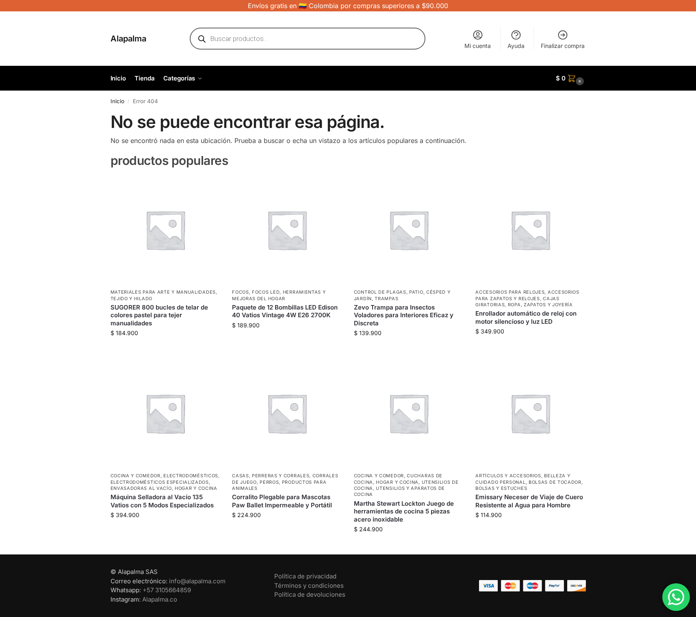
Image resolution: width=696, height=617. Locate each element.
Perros (269, 482)
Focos (240, 292)
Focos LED (266, 292)
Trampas (386, 298)
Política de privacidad (305, 576)
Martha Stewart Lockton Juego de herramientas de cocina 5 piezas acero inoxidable (404, 511)
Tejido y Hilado (132, 298)
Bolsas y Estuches (501, 488)
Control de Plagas (380, 292)
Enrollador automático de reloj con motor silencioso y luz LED (526, 317)
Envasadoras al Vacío (141, 488)
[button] (571, 78)
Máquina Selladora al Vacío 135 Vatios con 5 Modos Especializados (162, 501)
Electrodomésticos (190, 475)
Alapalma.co (159, 599)
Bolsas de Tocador (555, 482)
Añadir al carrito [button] (165, 349)
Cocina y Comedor (135, 475)
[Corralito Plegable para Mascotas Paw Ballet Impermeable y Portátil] (287, 413)
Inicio (117, 101)
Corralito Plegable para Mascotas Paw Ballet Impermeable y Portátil (282, 501)
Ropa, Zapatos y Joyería (540, 304)
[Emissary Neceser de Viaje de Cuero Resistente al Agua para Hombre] (530, 413)
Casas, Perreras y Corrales (270, 475)
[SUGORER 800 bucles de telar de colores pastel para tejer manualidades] (165, 230)
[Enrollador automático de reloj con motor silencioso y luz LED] (530, 230)
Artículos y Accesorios (508, 475)
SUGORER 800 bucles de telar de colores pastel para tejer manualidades (159, 315)
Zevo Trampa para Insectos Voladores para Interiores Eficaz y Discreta (403, 315)
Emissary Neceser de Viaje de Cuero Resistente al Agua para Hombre (529, 501)
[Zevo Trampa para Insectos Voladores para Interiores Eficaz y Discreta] (409, 230)
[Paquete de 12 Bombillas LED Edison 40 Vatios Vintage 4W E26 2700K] (287, 230)
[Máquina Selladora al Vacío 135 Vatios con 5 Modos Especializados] (165, 413)
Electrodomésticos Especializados (160, 482)
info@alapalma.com (197, 581)
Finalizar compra (563, 45)
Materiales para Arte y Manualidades (163, 292)
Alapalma (128, 38)
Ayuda (516, 45)
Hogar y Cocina (196, 488)
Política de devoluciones (309, 594)
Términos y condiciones (309, 585)
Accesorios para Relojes (509, 292)
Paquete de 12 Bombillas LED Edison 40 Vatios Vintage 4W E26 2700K (285, 311)
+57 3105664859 (167, 590)
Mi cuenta (477, 45)
